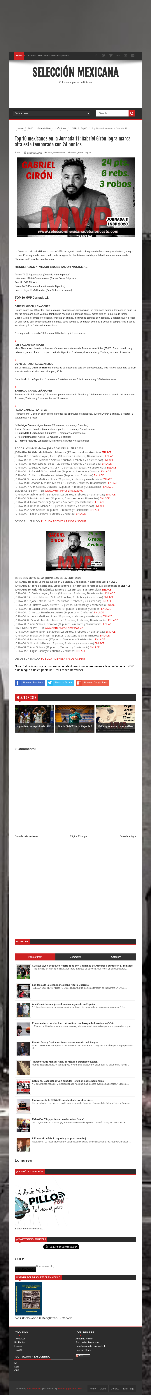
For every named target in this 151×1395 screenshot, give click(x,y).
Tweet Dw (19, 1338)
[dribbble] (125, 56)
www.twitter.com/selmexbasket (63, 490)
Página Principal (78, 836)
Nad (16, 1366)
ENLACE (106, 452)
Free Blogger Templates (70, 1388)
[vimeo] (111, 56)
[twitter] (103, 56)
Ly (15, 1362)
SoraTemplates (34, 1388)
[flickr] (118, 56)
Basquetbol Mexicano (87, 1342)
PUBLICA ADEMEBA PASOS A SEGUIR (63, 521)
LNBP (80, 152)
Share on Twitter (63, 682)
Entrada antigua (128, 836)
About (103, 1388)
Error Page (128, 1388)
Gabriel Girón (59, 152)
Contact (115, 1388)
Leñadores (72, 152)
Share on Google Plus (95, 682)
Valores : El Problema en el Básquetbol (48, 55)
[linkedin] (133, 56)
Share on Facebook (32, 682)
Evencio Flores (84, 1350)
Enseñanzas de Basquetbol (90, 1346)
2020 (49, 152)
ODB (17, 1370)
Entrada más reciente (26, 836)
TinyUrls (18, 1350)
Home (93, 1388)
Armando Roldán (84, 1338)
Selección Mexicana (75, 72)
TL (15, 1374)
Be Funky (19, 1342)
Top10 (88, 152)
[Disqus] (75, 890)
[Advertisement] (75, 26)
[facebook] (96, 56)
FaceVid (18, 1346)
